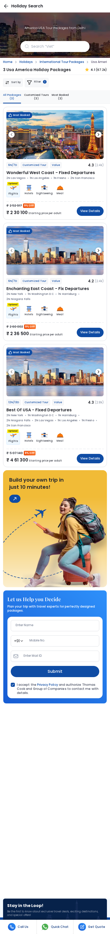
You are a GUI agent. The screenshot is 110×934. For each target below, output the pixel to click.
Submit (55, 671)
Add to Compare (86, 152)
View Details (90, 211)
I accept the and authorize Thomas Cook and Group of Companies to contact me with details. (57, 689)
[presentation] (11, 134)
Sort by (16, 82)
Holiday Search (27, 6)
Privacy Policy (47, 684)
